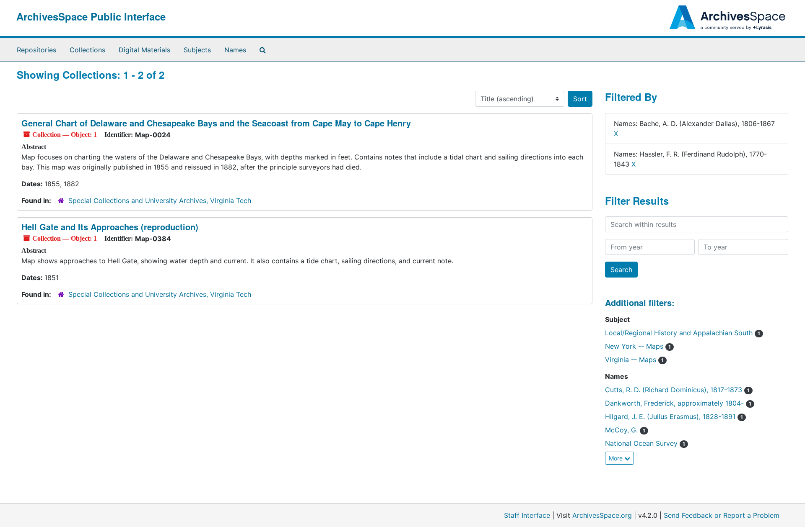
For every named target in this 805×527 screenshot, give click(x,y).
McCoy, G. (625, 430)
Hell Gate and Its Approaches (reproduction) (109, 227)
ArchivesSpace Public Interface (91, 16)
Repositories (36, 50)
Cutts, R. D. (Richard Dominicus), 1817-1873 (677, 390)
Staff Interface (527, 515)
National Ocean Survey (645, 443)
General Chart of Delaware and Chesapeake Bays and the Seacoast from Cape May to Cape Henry (216, 123)
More (616, 458)
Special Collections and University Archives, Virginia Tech (159, 200)
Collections (87, 50)
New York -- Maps (638, 346)
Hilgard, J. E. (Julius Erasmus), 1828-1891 (674, 416)
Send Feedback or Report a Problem (721, 515)
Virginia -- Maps (634, 359)
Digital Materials (144, 50)
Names (235, 50)
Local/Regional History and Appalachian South (682, 333)
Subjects (197, 50)
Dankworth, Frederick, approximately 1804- (678, 403)
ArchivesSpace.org (602, 515)
